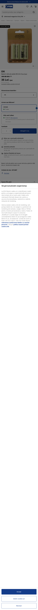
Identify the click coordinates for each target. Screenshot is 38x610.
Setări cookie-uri (19, 599)
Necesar (19, 606)
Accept (19, 592)
